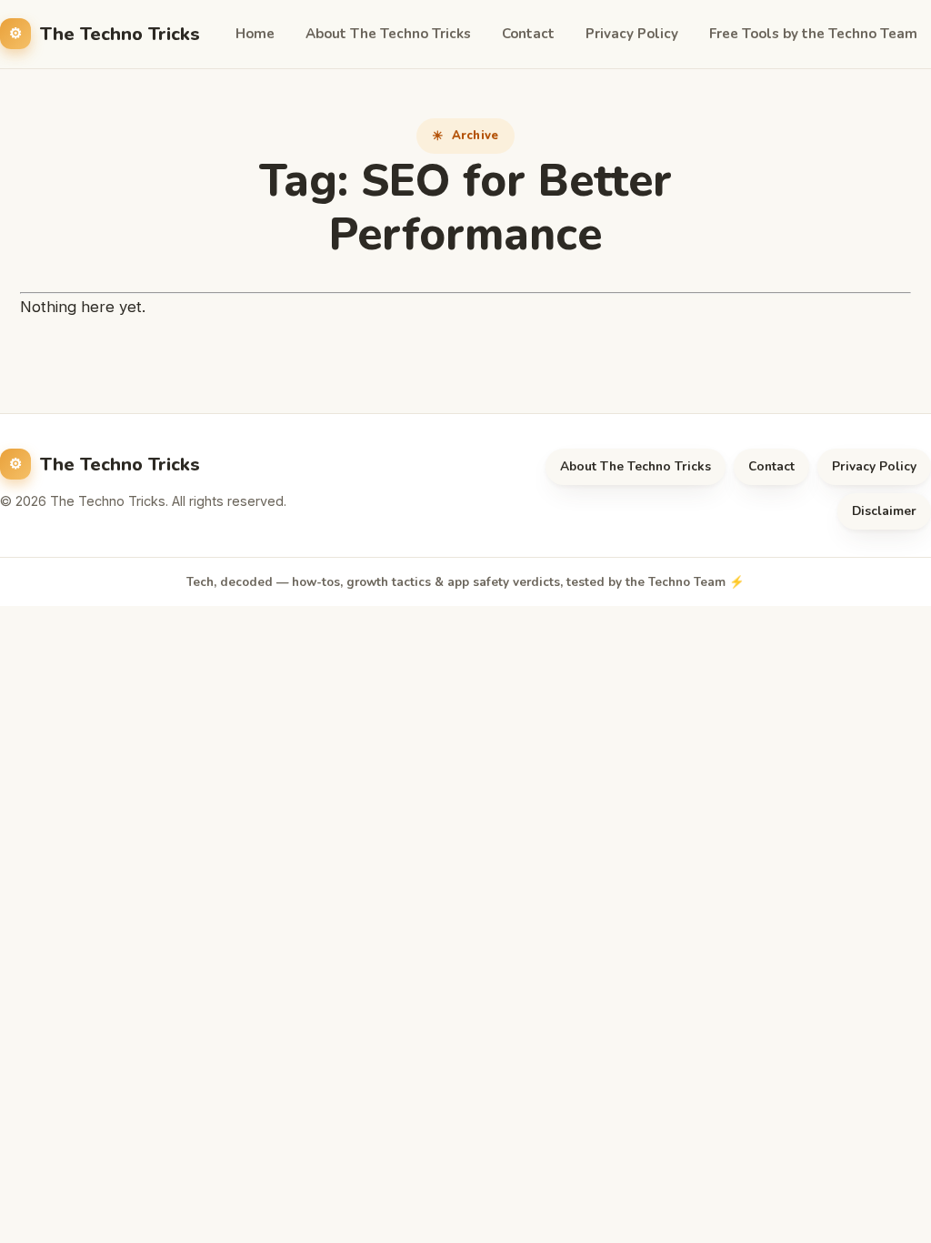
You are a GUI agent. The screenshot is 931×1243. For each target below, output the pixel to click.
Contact (528, 34)
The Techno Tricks (120, 34)
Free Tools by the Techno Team (813, 34)
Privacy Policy (632, 34)
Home (255, 34)
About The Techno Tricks (388, 34)
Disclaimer (884, 511)
